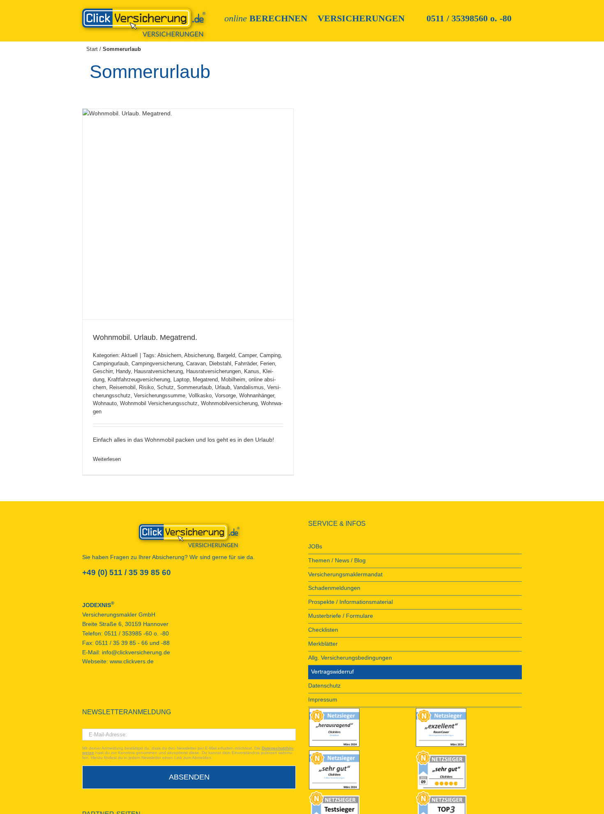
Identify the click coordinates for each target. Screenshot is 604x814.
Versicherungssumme (159, 395)
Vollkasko (200, 395)
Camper (247, 355)
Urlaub (222, 387)
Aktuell (129, 355)
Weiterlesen (107, 459)
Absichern (169, 355)
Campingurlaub (110, 363)
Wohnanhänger (256, 395)
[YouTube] (95, 691)
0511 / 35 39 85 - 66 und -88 (132, 643)
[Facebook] (84, 691)
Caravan (196, 363)
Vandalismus (248, 387)
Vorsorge (225, 395)
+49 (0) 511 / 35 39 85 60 (126, 572)
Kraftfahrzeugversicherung (139, 379)
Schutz (165, 387)
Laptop (181, 379)
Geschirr (103, 371)
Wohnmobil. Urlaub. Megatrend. (145, 337)
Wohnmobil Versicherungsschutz (159, 403)
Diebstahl (220, 363)
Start (92, 49)
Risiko (146, 387)
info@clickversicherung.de (136, 652)
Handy (123, 371)
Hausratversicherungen (213, 371)
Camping (270, 355)
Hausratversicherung (158, 371)
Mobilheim (233, 379)
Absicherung (199, 355)
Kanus (251, 371)
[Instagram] (129, 691)
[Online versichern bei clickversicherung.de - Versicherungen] (189, 535)
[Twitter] (117, 691)
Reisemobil (122, 387)
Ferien (267, 363)
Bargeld (226, 355)
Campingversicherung (157, 363)
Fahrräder (246, 363)
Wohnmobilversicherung (229, 403)
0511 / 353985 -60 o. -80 (136, 634)
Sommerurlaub (194, 387)
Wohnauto (105, 403)
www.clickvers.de (132, 661)
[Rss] (140, 691)
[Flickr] (106, 691)
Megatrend (205, 379)
